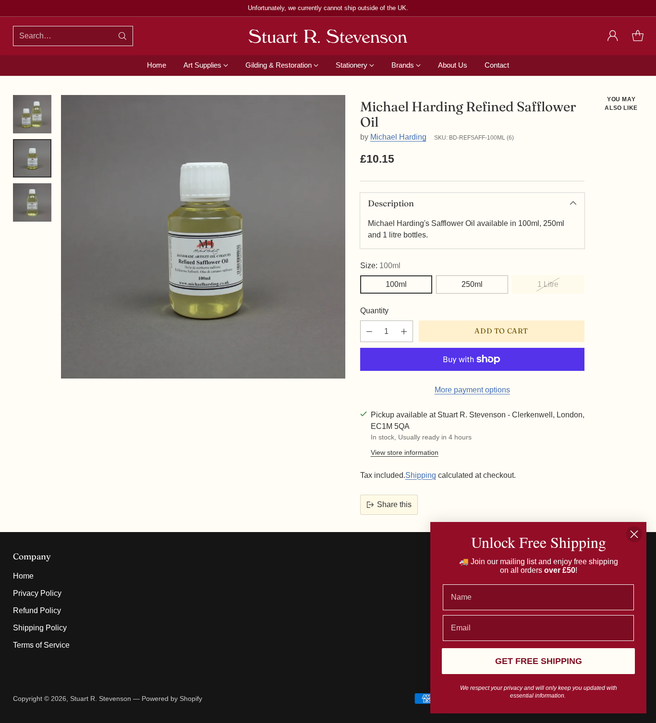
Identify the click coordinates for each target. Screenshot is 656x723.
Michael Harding (398, 137)
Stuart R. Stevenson (100, 698)
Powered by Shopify (172, 698)
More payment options (472, 390)
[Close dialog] (634, 534)
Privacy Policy (37, 593)
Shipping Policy (40, 628)
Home (23, 576)
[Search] (122, 36)
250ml (472, 284)
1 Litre (548, 284)
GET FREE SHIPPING (538, 661)
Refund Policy (37, 610)
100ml (396, 284)
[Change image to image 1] (32, 114)
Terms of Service (41, 645)
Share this (394, 504)
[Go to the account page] (613, 36)
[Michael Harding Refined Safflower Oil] (203, 237)
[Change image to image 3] (32, 202)
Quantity (374, 311)
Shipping (420, 475)
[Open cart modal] (638, 36)
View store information (404, 452)
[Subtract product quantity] (369, 331)
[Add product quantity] (404, 331)
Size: (380, 265)
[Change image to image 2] (32, 158)
